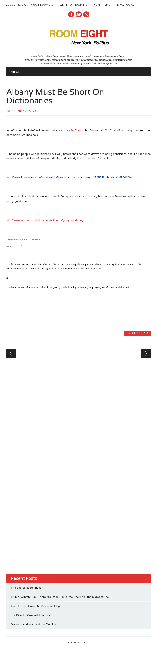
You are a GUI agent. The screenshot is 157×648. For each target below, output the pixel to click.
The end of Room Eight (26, 587)
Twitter (79, 14)
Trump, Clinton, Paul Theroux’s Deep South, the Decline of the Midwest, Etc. (60, 596)
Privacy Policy (124, 4)
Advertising (102, 4)
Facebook (71, 14)
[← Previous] (11, 353)
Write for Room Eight (75, 4)
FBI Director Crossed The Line (30, 615)
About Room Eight (44, 4)
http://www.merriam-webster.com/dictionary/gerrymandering (44, 220)
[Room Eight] (78, 46)
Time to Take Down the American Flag (35, 606)
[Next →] (146, 353)
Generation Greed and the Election (33, 624)
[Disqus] (78, 415)
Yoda (9, 110)
